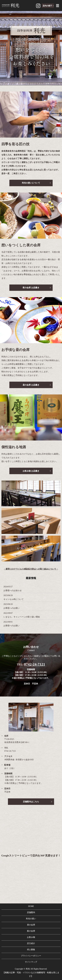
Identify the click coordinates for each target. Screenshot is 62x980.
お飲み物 (31, 937)
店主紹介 (31, 943)
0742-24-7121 (34, 664)
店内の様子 (47, 6)
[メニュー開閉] (57, 5)
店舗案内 (31, 912)
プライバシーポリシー (31, 956)
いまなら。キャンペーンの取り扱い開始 (21, 617)
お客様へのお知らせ (12, 590)
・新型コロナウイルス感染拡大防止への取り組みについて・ (31, 569)
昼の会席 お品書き (31, 385)
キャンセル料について (13, 599)
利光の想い (31, 919)
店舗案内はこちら (31, 802)
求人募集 (31, 949)
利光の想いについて (31, 183)
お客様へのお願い (11, 608)
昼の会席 (31, 925)
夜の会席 (31, 931)
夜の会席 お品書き (31, 288)
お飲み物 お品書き (31, 471)
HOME (31, 906)
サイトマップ (31, 962)
